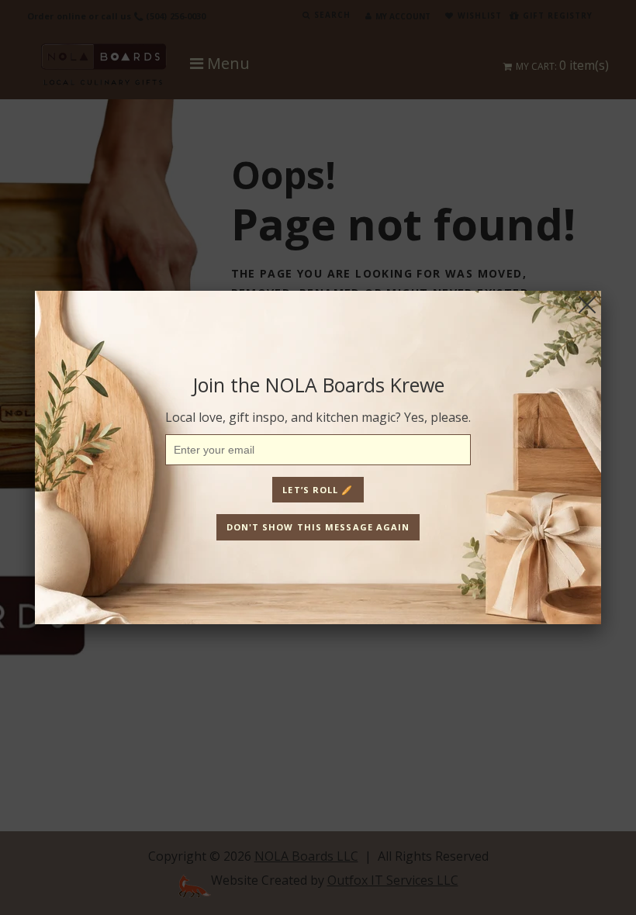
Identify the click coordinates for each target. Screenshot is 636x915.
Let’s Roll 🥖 (317, 489)
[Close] (587, 305)
